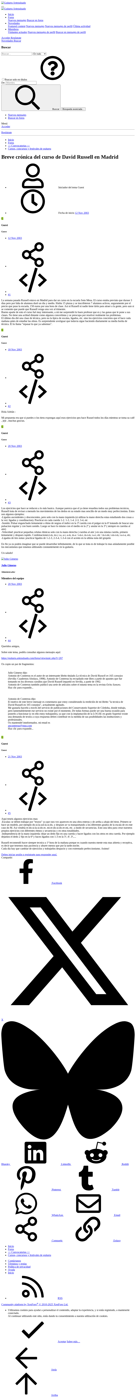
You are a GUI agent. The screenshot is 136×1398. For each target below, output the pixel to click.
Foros (11, 17)
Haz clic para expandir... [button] (20, 687)
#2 (9, 406)
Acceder (5, 126)
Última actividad (81, 26)
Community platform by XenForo (34, 1304)
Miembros (13, 29)
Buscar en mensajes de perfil (71, 32)
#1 (9, 294)
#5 (9, 813)
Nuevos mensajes (17, 20)
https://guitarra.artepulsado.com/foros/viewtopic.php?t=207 (32, 658)
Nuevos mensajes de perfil (58, 26)
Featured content (16, 26)
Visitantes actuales (17, 32)
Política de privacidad (19, 1266)
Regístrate (6, 132)
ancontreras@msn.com (20, 725)
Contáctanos (14, 1260)
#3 (9, 502)
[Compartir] (33, 266)
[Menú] (2, 6)
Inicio (11, 14)
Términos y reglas (17, 1263)
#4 (9, 640)
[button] (52, 79)
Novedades (14, 23)
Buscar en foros (35, 20)
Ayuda (11, 1269)
